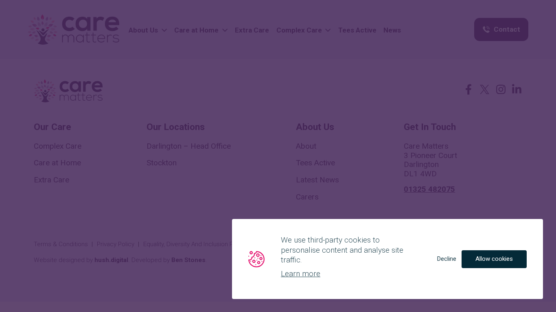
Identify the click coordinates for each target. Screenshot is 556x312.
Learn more (300, 273)
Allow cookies (494, 258)
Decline (446, 258)
